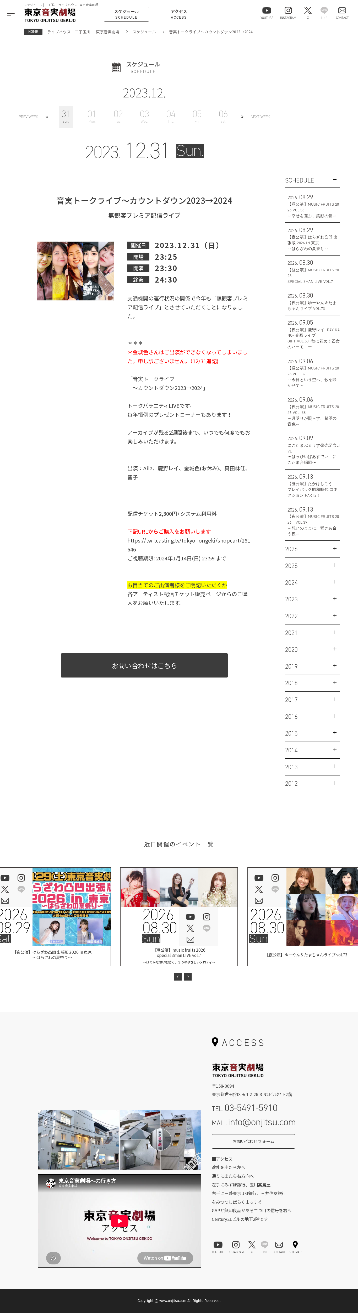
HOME (33, 31)
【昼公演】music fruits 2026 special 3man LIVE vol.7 (179, 956)
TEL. (245, 1108)
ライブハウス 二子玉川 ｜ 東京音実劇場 (83, 31)
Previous (178, 977)
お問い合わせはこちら (144, 665)
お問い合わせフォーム (253, 1141)
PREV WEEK (28, 116)
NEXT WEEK (260, 116)
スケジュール (144, 31)
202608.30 (159, 921)
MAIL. (254, 1122)
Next (188, 977)
